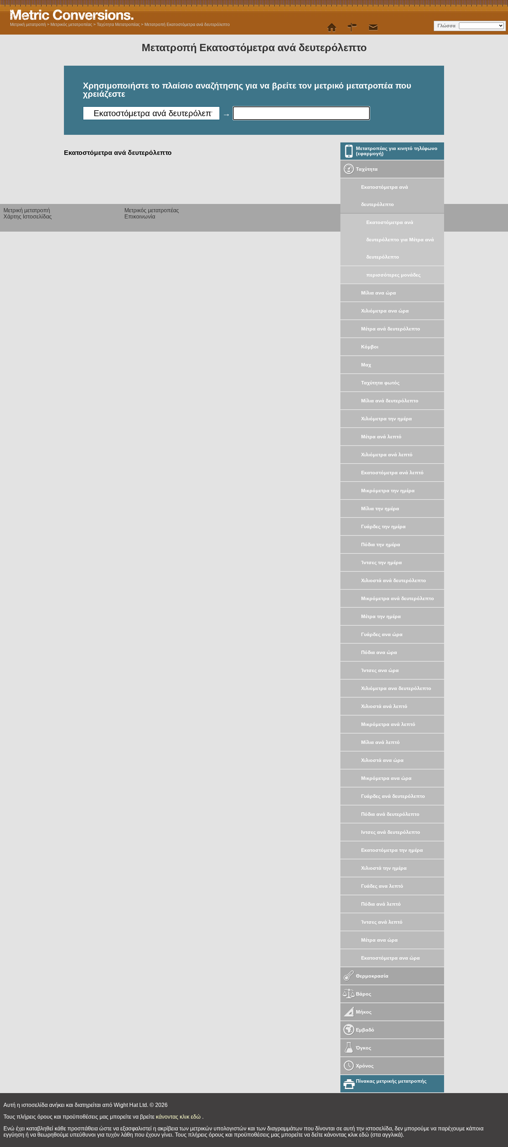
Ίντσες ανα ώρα (380, 670)
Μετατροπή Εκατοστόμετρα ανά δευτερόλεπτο (187, 24)
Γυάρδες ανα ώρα (382, 634)
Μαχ (366, 364)
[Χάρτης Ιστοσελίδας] (352, 28)
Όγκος (363, 1048)
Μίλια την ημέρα (380, 508)
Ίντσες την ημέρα (381, 562)
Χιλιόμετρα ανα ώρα (385, 311)
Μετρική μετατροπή (28, 24)
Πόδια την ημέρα (380, 544)
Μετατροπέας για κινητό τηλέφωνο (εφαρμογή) (397, 151)
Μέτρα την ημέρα (381, 616)
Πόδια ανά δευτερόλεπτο (390, 814)
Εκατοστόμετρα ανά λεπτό (392, 472)
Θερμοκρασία (372, 976)
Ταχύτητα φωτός (380, 382)
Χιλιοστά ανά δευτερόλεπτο (393, 580)
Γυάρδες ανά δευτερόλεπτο (393, 796)
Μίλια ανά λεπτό (380, 742)
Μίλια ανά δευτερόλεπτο (389, 400)
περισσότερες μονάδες (393, 275)
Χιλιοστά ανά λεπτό (384, 706)
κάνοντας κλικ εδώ (179, 1117)
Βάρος (363, 994)
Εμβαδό (365, 1030)
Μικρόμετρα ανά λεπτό (388, 724)
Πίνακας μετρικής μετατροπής (391, 1081)
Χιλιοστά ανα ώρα (382, 760)
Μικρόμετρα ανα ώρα (386, 778)
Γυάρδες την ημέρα (383, 526)
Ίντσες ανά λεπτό (382, 922)
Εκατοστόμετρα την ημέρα (392, 850)
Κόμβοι (369, 346)
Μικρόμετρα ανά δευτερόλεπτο (397, 598)
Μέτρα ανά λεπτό (381, 436)
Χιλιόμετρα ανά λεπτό (387, 454)
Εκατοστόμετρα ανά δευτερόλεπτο (384, 195)
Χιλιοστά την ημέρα (384, 868)
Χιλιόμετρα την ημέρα (386, 418)
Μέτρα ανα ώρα (379, 940)
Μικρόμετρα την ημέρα (388, 490)
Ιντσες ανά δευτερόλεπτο (390, 832)
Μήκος (363, 1012)
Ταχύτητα (367, 169)
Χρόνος (365, 1066)
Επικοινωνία (139, 217)
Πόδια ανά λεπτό (381, 904)
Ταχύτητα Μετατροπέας (118, 24)
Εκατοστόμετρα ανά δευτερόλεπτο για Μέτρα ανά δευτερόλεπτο (400, 240)
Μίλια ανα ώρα (378, 293)
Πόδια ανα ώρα (379, 652)
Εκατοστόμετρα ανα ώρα (390, 958)
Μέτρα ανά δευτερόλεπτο (390, 329)
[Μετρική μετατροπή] (332, 28)
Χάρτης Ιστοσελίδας (27, 217)
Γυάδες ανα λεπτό (382, 886)
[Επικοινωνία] (373, 28)
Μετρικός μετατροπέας (71, 24)
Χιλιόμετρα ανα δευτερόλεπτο (396, 688)
